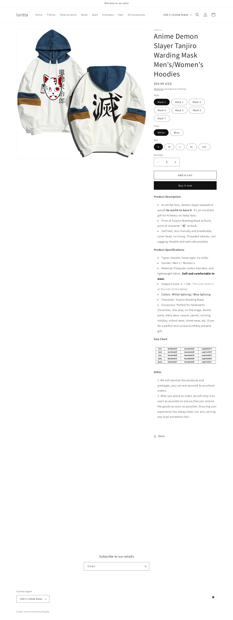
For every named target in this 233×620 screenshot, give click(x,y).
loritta (27, 611)
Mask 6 (197, 110)
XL (191, 147)
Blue (177, 132)
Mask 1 (162, 102)
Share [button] (161, 436)
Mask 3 (197, 102)
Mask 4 (162, 110)
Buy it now (185, 185)
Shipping (158, 89)
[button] (197, 15)
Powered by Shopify (40, 611)
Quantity (158, 154)
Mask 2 (179, 102)
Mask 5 (179, 110)
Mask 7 (162, 118)
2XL (204, 147)
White (161, 132)
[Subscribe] (145, 566)
